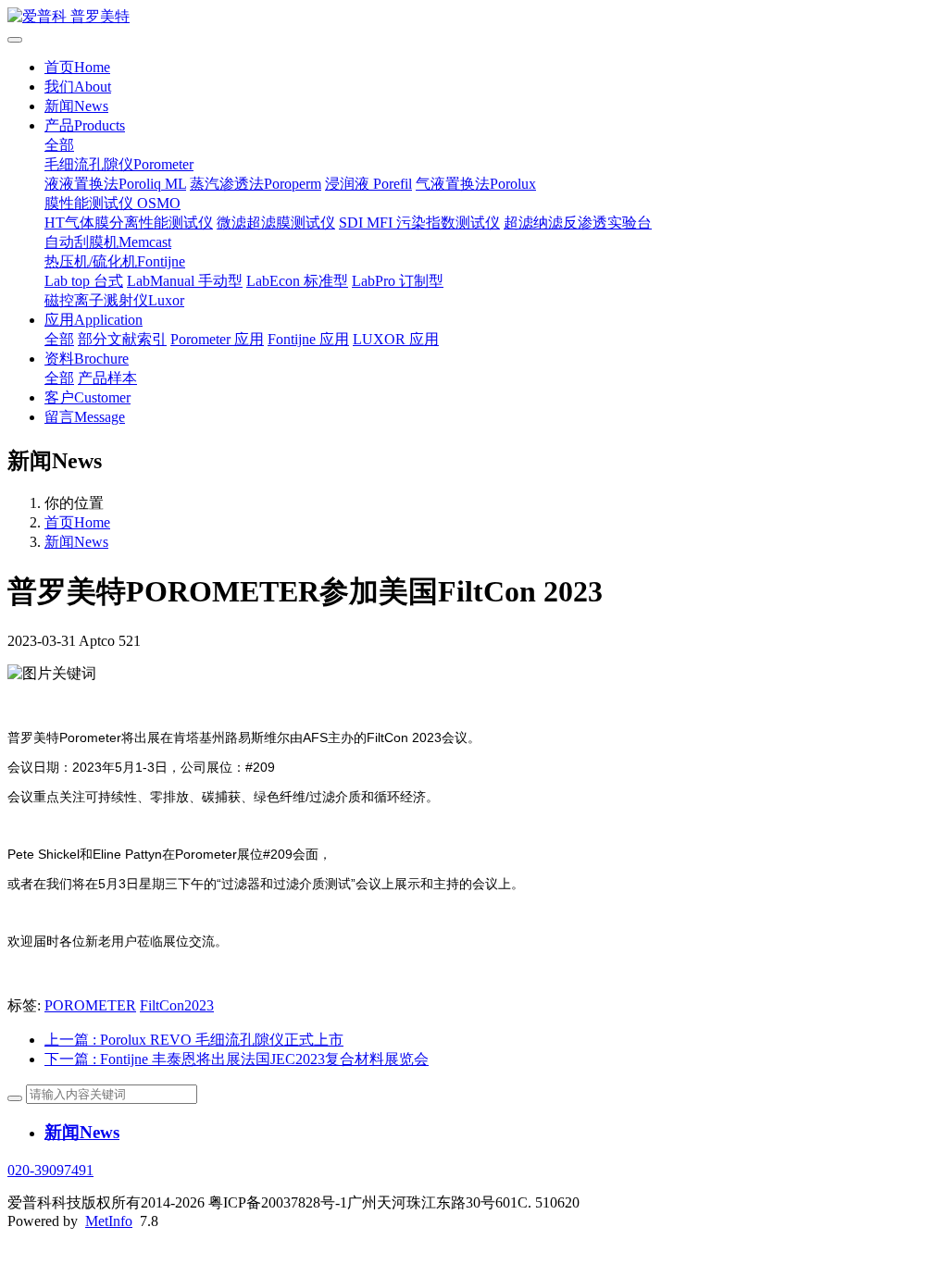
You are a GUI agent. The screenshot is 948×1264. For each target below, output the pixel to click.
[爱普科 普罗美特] (474, 17)
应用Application (93, 320)
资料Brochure (86, 358)
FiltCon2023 (177, 1005)
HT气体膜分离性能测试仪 (128, 222)
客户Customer (87, 397)
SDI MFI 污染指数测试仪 (419, 222)
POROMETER (90, 1005)
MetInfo (108, 1221)
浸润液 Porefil (368, 184)
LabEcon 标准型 (297, 281)
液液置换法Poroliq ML (115, 184)
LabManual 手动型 (185, 281)
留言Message (84, 417)
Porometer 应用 (217, 339)
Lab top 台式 (83, 281)
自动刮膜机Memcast (107, 242)
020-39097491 (50, 1170)
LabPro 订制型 (397, 281)
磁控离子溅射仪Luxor (114, 300)
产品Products (84, 125)
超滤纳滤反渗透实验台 (578, 222)
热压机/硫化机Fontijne (114, 261)
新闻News (76, 106)
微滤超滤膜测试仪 (276, 222)
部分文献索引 (122, 339)
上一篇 (193, 1039)
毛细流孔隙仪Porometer (118, 164)
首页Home (77, 67)
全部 (59, 145)
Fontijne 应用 (308, 339)
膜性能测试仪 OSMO (112, 203)
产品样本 (107, 378)
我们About (77, 86)
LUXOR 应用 (396, 339)
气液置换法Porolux (476, 184)
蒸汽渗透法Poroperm (255, 184)
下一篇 (236, 1059)
